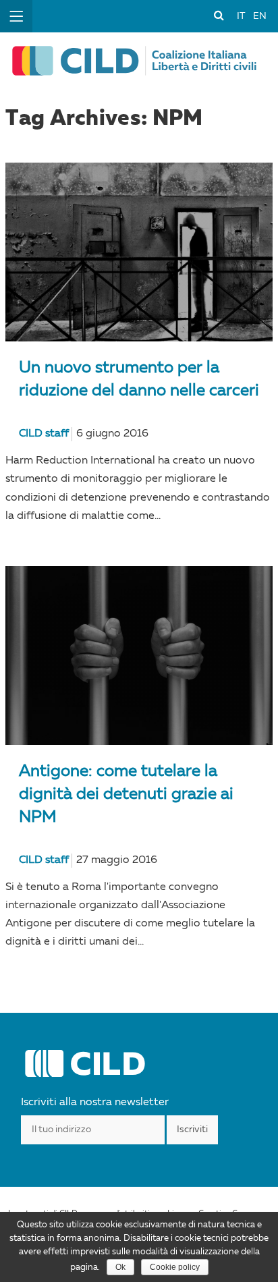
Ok (120, 1267)
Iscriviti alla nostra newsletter (95, 1102)
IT (241, 16)
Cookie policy (175, 1267)
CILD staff (44, 433)
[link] (218, 14)
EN (260, 16)
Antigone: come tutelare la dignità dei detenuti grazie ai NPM (126, 795)
